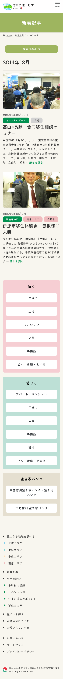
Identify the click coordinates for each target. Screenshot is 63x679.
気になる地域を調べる (21, 536)
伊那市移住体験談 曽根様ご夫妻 (31, 228)
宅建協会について (18, 621)
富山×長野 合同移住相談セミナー (30, 129)
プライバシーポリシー (21, 651)
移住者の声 (12, 219)
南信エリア (33, 219)
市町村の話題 (16, 585)
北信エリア (15, 543)
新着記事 (12, 572)
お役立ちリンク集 (18, 627)
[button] (31, 297)
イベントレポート (16, 120)
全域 (36, 120)
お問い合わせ (15, 638)
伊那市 (51, 219)
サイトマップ (15, 645)
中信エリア (15, 556)
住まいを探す (15, 614)
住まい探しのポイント (22, 599)
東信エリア (15, 549)
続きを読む (36, 162)
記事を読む (14, 578)
